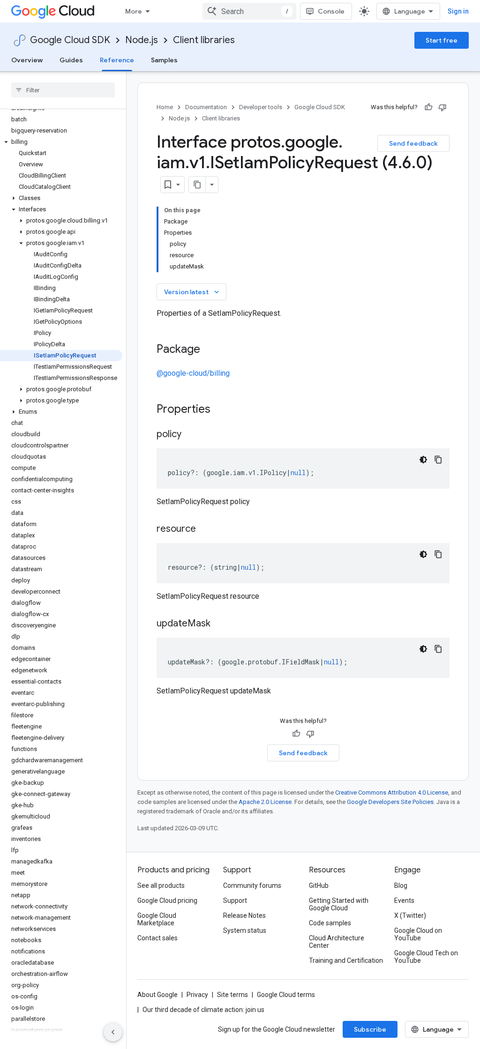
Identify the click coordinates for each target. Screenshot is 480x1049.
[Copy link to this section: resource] (205, 529)
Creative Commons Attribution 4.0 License (391, 792)
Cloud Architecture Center (336, 941)
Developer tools (260, 107)
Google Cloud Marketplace (156, 919)
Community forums (252, 885)
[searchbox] (63, 89)
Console (331, 11)
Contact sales (157, 938)
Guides (71, 60)
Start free (442, 40)
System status (244, 930)
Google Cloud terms (286, 994)
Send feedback (413, 143)
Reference (117, 60)
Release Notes (244, 915)
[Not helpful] (442, 107)
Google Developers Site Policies (390, 801)
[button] (61, 142)
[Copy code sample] (438, 459)
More (133, 11)
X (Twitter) (410, 915)
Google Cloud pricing (167, 900)
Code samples (330, 923)
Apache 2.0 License (265, 801)
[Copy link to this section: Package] (209, 350)
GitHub (319, 885)
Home (165, 107)
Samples (164, 60)
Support (235, 900)
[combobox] (249, 11)
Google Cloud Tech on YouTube (426, 956)
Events (404, 900)
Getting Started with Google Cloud (338, 904)
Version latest (192, 292)
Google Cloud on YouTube (418, 934)
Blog (400, 885)
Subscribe (370, 1029)
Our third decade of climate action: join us (203, 1009)
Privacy (197, 994)
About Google (157, 994)
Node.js (141, 40)
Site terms (232, 994)
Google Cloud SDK (70, 40)
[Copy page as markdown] (197, 185)
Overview (27, 60)
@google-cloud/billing (193, 373)
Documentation (206, 107)
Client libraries (204, 40)
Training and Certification (346, 960)
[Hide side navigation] (113, 1032)
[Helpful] (428, 107)
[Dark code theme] (423, 459)
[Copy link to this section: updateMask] (219, 624)
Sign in (458, 11)
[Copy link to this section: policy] (190, 434)
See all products (161, 885)
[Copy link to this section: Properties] (222, 410)
